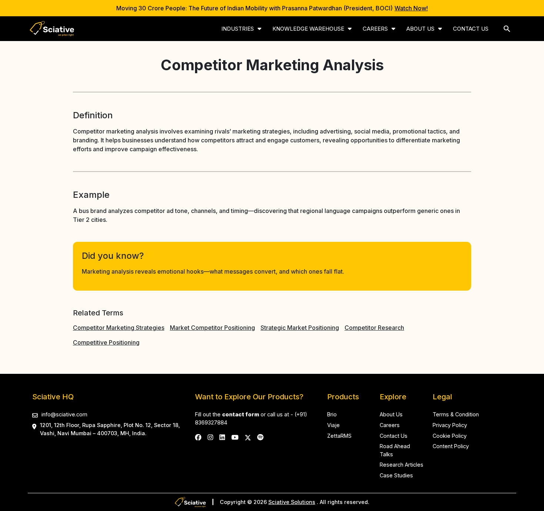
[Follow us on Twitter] (248, 437)
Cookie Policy (450, 436)
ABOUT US (420, 28)
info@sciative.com (64, 414)
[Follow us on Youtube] (234, 437)
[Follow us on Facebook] (198, 437)
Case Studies (396, 475)
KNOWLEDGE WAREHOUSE (308, 28)
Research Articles (401, 464)
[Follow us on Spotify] (260, 437)
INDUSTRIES (237, 28)
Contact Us (393, 436)
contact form (240, 414)
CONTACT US (470, 28)
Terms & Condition (456, 414)
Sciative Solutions (291, 502)
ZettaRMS (339, 436)
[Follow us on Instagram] (210, 437)
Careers (390, 425)
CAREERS (375, 28)
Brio (332, 414)
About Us (391, 414)
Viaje (333, 425)
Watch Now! (411, 8)
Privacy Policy (450, 425)
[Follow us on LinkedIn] (222, 437)
